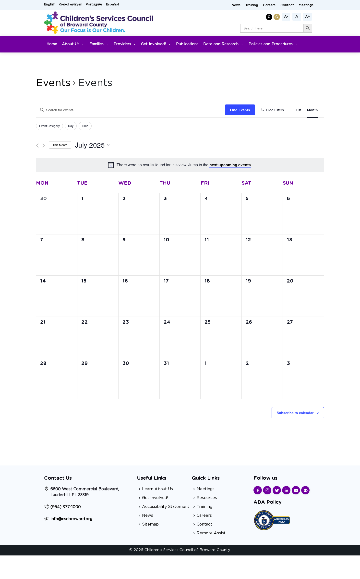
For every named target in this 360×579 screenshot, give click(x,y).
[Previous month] (37, 145)
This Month (60, 145)
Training (251, 5)
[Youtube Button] (296, 490)
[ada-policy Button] (271, 519)
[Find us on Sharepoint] (305, 490)
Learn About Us (157, 489)
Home (52, 44)
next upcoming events (230, 164)
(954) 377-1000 (65, 507)
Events (53, 83)
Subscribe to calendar (295, 412)
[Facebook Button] (257, 490)
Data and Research (221, 44)
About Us (70, 44)
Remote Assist (211, 533)
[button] (270, 16)
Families (96, 44)
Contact (287, 5)
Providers (122, 44)
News (236, 5)
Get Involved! (153, 44)
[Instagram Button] (267, 490)
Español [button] (112, 4)
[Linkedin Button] (286, 490)
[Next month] (43, 145)
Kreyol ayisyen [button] (70, 4)
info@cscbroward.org (71, 519)
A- (286, 16)
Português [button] (94, 4)
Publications (187, 44)
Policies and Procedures (271, 44)
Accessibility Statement (165, 507)
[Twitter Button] (277, 490)
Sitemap (150, 524)
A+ (307, 16)
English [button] (49, 4)
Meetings (306, 5)
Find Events (240, 109)
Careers (269, 5)
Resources (207, 498)
